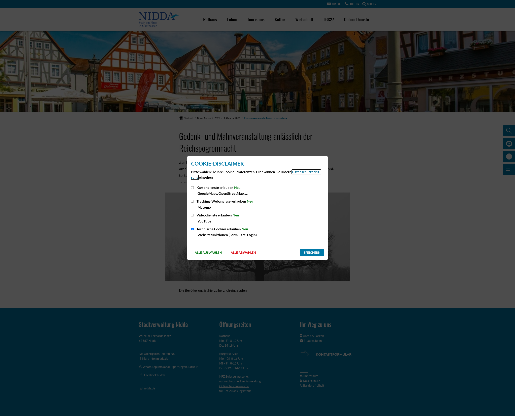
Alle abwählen (243, 252)
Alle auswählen (208, 252)
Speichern (312, 252)
